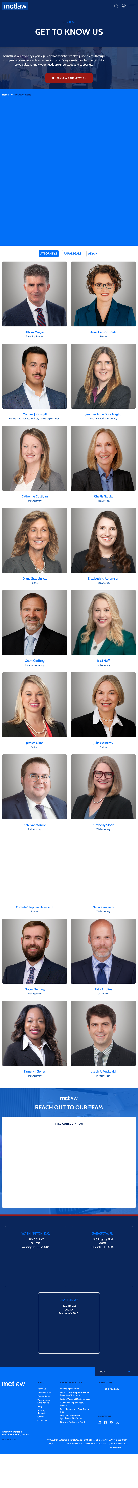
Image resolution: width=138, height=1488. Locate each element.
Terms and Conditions (78, 1442)
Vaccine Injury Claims (69, 1388)
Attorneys (48, 253)
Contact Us (42, 1420)
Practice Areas (43, 1396)
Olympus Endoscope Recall (72, 1422)
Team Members (44, 1392)
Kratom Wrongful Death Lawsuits (75, 1399)
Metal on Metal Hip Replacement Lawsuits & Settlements (75, 1393)
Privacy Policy (50, 1442)
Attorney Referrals (41, 1411)
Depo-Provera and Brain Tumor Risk (74, 1410)
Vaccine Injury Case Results (43, 1401)
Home (5, 94)
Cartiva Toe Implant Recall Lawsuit (72, 1404)
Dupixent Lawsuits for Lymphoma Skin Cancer (71, 1417)
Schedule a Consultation (69, 78)
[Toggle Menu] (132, 6)
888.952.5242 (112, 1388)
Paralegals (72, 253)
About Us (41, 1388)
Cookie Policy (68, 1442)
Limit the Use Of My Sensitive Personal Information (118, 1444)
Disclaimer (59, 1440)
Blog (39, 1406)
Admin (93, 253)
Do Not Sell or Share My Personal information (96, 1442)
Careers (40, 1416)
